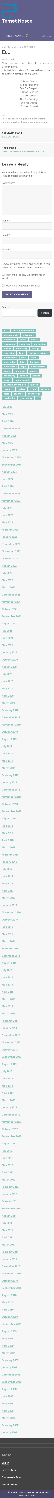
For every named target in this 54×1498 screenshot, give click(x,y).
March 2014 (8, 1013)
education (9, 353)
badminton (9, 339)
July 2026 (7, 407)
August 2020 (9, 667)
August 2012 (9, 1143)
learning (34, 362)
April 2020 (8, 695)
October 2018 (10, 804)
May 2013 (7, 1085)
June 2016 (7, 927)
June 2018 (7, 825)
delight (23, 118)
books (23, 339)
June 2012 (7, 1158)
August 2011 (9, 1215)
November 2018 (11, 797)
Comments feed (11, 1477)
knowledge (10, 362)
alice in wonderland (23, 330)
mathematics (37, 366)
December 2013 (11, 1035)
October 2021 (10, 609)
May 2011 (7, 1230)
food (21, 353)
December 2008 (11, 1374)
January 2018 (9, 862)
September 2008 (11, 1381)
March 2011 (8, 1244)
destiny (15, 122)
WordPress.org (10, 1484)
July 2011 (7, 1223)
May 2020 (7, 688)
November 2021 (11, 602)
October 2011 (10, 1201)
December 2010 (11, 1266)
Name (6, 220)
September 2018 (11, 811)
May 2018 (7, 833)
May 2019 (7, 760)
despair (6, 122)
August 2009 (9, 1331)
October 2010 (10, 1280)
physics (24, 375)
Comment (8, 183)
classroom (9, 344)
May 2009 (7, 1338)
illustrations (10, 357)
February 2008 (10, 1425)
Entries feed (9, 1470)
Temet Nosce (17, 21)
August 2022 (9, 565)
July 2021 (7, 630)
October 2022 (10, 558)
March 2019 (8, 768)
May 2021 (7, 645)
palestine (20, 371)
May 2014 (7, 1006)
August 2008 (9, 1389)
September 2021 (11, 616)
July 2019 (7, 746)
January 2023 (9, 537)
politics (36, 375)
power (7, 380)
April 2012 (8, 1172)
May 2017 (7, 883)
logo (23, 366)
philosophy (9, 375)
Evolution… (12, 135)
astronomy (28, 335)
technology (34, 393)
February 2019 (10, 775)
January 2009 (9, 1367)
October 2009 (10, 1316)
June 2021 (7, 638)
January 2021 (9, 652)
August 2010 (9, 1295)
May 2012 (7, 1165)
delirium (32, 118)
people (33, 371)
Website (6, 249)
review (21, 389)
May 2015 (7, 984)
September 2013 (11, 1057)
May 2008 (7, 1403)
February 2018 (10, 854)
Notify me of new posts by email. (22, 285)
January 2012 (9, 1194)
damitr (7, 348)
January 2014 (9, 1028)
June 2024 (7, 479)
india (24, 357)
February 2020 (10, 710)
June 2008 (7, 1396)
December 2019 (11, 717)
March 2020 (8, 703)
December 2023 (11, 493)
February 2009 (10, 1360)
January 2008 (9, 1432)
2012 (6, 330)
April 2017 (8, 890)
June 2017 (7, 876)
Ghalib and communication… (24, 150)
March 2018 (8, 847)
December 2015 (11, 955)
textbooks (9, 398)
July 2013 (7, 1071)
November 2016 (11, 912)
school (32, 389)
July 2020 (7, 674)
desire (41, 118)
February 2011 (10, 1251)
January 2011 (9, 1259)
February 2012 (10, 1186)
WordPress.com (28, 1495)
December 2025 (11, 428)
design (35, 348)
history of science (38, 353)
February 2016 (10, 948)
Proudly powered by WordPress (17, 1492)
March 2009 (8, 1353)
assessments (11, 335)
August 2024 (9, 472)
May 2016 (7, 934)
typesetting (25, 398)
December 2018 (11, 789)
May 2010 (7, 1302)
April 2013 (8, 1093)
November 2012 (11, 1122)
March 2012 (8, 1179)
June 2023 (7, 515)
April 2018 (8, 840)
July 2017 (7, 869)
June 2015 (7, 977)
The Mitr (34, 46)
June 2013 (7, 1078)
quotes (34, 384)
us (38, 398)
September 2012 (11, 1136)
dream (23, 122)
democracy (21, 348)
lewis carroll (10, 366)
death (15, 118)
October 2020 (10, 659)
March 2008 (8, 1418)
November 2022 (11, 551)
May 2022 (7, 580)
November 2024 (11, 457)
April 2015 (8, 992)
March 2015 (8, 999)
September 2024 (11, 464)
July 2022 (7, 573)
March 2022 (8, 587)
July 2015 (7, 970)
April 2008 (8, 1410)
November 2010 (11, 1273)
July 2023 (7, 508)
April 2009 (8, 1345)
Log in (5, 1462)
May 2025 (7, 443)
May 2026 (7, 414)
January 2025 (9, 450)
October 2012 (10, 1129)
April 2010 (8, 1309)
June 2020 (7, 681)
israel (34, 357)
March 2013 (8, 1100)
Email (6, 235)
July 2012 (7, 1150)
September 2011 (11, 1208)
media (7, 371)
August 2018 (9, 818)
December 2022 (11, 544)
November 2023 (11, 500)
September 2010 (11, 1288)
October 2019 (10, 732)
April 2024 (8, 486)
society (45, 389)
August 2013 (9, 1064)
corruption (40, 344)
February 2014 (10, 1020)
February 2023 (10, 529)
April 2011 (8, 1237)
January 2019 (9, 782)
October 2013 (10, 1049)
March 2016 (8, 941)
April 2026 (8, 421)
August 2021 (9, 623)
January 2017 (9, 905)
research (8, 389)
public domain (22, 380)
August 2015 (9, 963)
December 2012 (11, 1114)
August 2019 (9, 739)
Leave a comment (38, 122)
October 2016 (10, 919)
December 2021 (11, 594)
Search (5, 307)
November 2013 (11, 1042)
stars (6, 393)
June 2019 (7, 753)
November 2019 (11, 724)
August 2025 (9, 435)
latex (23, 362)
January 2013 (9, 1107)
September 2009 (11, 1324)
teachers (19, 393)
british (34, 339)
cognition (24, 344)
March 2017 (8, 898)
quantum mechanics (15, 384)
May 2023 (7, 522)
